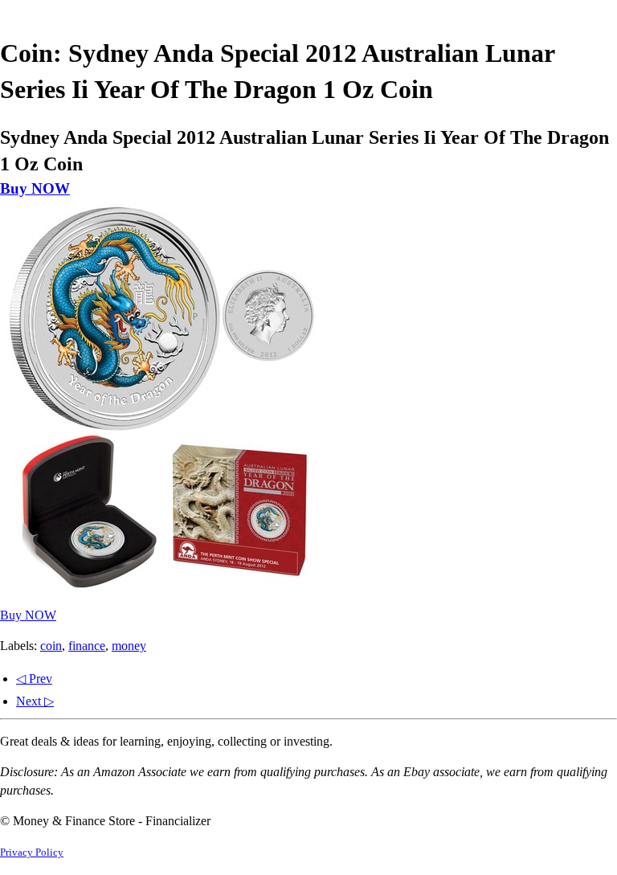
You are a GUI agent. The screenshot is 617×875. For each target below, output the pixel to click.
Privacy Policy (31, 852)
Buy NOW (35, 188)
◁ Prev (34, 678)
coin (51, 645)
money (129, 645)
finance (86, 645)
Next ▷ (35, 701)
